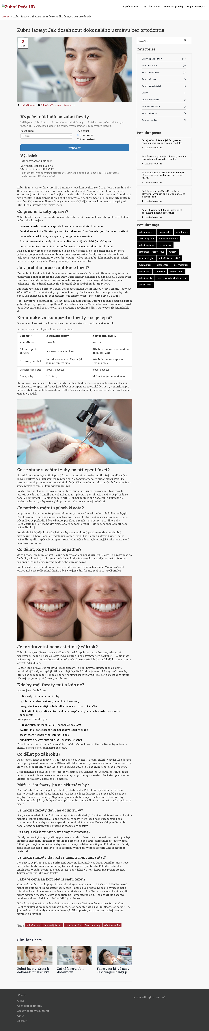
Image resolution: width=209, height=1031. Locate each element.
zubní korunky (112, 925)
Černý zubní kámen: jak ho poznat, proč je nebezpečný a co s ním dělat (162, 142)
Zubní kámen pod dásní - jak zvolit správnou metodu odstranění (162, 211)
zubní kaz (144, 271)
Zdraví (164, 92)
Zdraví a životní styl (164, 86)
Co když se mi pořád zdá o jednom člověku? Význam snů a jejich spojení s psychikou (163, 194)
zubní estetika (73, 925)
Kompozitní (87, 139)
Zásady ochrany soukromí (33, 1010)
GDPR (20, 1015)
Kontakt (22, 1020)
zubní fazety (33, 925)
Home (5, 16)
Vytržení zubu (131, 6)
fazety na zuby (92, 925)
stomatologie (146, 258)
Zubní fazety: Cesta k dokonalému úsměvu (33, 970)
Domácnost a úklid (164, 106)
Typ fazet (83, 130)
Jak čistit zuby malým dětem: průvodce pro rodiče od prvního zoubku (164, 158)
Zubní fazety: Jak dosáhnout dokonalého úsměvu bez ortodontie (72, 970)
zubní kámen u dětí (169, 258)
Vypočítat (74, 148)
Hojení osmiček (196, 6)
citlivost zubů (181, 264)
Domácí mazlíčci (164, 120)
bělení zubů (145, 264)
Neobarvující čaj (173, 6)
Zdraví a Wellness (164, 99)
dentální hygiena (168, 238)
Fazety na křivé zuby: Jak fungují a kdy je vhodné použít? (113, 970)
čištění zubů (176, 271)
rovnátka (160, 271)
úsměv (172, 251)
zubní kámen (146, 232)
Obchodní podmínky (29, 1005)
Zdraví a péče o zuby (51, 105)
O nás (20, 1000)
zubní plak (165, 245)
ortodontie (162, 264)
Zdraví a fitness (164, 113)
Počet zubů (27, 130)
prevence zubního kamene (172, 278)
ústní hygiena (146, 238)
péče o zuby (165, 232)
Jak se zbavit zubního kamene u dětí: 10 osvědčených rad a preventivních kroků (163, 175)
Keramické (86, 135)
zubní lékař (145, 284)
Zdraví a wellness (164, 72)
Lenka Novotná (28, 105)
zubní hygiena (146, 245)
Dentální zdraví (164, 65)
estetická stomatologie (151, 251)
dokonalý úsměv (53, 925)
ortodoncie (182, 232)
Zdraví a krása (164, 79)
